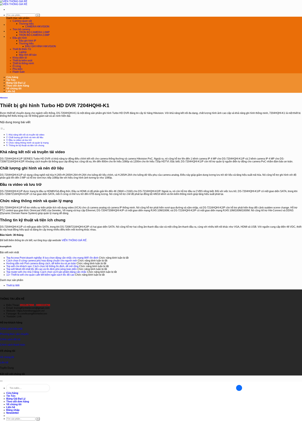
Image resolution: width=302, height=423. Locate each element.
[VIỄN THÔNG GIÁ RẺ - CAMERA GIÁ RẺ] (13, 3)
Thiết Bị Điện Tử (22, 49)
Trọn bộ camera (21, 29)
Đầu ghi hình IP (27, 40)
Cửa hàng (12, 77)
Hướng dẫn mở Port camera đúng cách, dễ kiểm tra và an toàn (41, 263)
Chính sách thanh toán (12, 344)
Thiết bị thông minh (23, 63)
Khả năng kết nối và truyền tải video (26, 134)
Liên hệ (10, 91)
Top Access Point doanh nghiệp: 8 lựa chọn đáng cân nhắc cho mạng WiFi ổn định (52, 257)
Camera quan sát (22, 21)
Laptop (23, 52)
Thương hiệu (26, 23)
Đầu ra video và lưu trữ (20, 140)
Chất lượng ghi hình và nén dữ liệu (26, 137)
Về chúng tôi (13, 88)
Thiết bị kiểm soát (22, 60)
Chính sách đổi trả (10, 339)
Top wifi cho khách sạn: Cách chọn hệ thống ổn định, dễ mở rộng (42, 266)
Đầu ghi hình (20, 37)
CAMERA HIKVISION (37, 26)
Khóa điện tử (20, 57)
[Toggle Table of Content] (2, 129)
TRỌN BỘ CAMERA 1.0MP (34, 32)
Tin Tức (11, 80)
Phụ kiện (17, 69)
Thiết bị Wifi (13, 285)
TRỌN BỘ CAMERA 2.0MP (34, 35)
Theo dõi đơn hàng (17, 85)
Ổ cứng (17, 66)
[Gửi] (239, 388)
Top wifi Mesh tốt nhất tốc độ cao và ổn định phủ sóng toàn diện (41, 269)
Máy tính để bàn (28, 54)
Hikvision (4, 98)
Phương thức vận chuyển (14, 334)
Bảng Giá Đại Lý (15, 82)
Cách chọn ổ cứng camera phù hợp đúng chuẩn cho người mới (41, 260)
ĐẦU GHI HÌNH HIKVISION (40, 46)
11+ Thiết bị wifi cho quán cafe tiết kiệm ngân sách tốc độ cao (40, 274)
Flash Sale (19, 71)
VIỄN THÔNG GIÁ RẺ (74, 240)
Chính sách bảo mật (11, 328)
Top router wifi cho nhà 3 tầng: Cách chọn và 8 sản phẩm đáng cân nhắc (46, 272)
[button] (12, 413)
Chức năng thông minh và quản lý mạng (29, 142)
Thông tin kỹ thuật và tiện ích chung (26, 145)
